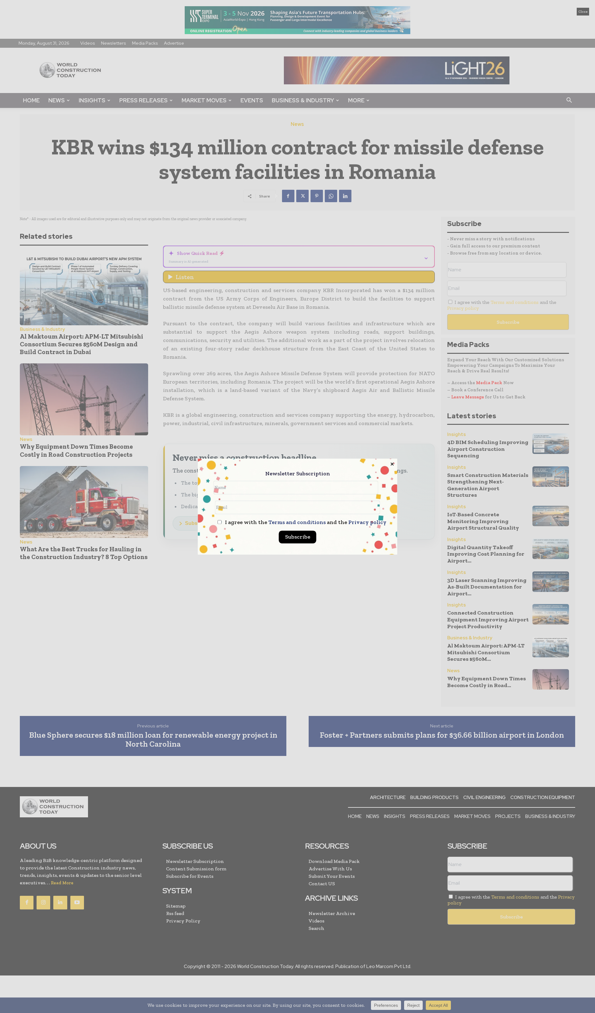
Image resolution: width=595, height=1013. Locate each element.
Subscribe (297, 536)
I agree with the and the (305, 522)
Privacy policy (367, 522)
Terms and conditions (297, 522)
